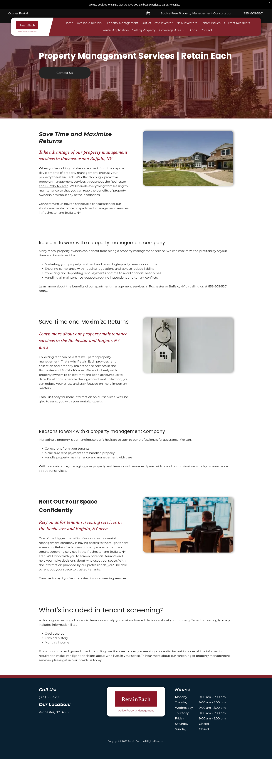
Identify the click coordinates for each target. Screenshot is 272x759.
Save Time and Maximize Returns (84, 322)
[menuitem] (69, 23)
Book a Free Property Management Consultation (196, 13)
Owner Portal (18, 13)
